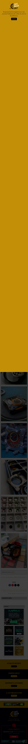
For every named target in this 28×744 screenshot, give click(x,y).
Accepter (14, 19)
